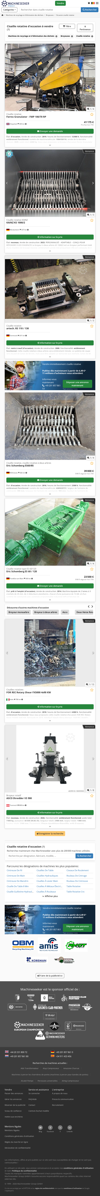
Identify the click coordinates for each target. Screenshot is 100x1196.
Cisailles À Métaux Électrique (50, 886)
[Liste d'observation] (89, 3)
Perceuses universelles (48, 1081)
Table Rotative (73, 886)
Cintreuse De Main (16, 875)
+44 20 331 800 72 (18, 1052)
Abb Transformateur (30, 1068)
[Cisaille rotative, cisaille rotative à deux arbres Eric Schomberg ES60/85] (50, 426)
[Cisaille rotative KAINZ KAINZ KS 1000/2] (50, 183)
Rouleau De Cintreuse (77, 881)
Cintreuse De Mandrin (17, 881)
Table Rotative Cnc (76, 891)
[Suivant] (93, 77)
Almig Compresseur (70, 1081)
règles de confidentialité (44, 1188)
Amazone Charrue (71, 1068)
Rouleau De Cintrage (77, 875)
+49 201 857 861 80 (19, 1056)
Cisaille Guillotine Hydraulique (21, 891)
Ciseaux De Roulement (78, 870)
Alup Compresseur (51, 1068)
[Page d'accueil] (2, 15)
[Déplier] (50, 145)
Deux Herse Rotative (87, 612)
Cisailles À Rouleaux (46, 891)
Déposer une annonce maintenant (77, 384)
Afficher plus (51, 896)
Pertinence (85, 29)
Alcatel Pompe (27, 1081)
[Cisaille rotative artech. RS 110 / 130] (50, 289)
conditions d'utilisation (73, 1188)
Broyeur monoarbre (19, 612)
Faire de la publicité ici (51, 975)
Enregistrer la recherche (51, 833)
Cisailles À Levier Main (47, 881)
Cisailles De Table (45, 870)
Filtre (68, 26)
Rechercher (91, 9)
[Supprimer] (56, 36)
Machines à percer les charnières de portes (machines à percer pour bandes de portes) (50, 1074)
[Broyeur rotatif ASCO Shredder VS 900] (50, 758)
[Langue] (93, 3)
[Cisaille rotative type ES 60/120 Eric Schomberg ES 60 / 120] (50, 532)
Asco (65, 612)
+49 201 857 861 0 (64, 1052)
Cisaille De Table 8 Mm (18, 886)
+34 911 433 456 (63, 1056)
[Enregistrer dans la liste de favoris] (92, 114)
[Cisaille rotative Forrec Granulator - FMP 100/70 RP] (50, 77)
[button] (97, 3)
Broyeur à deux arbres (45, 612)
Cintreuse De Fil (14, 870)
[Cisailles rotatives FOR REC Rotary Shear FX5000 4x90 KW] (50, 653)
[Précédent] (7, 77)
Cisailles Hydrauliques (47, 875)
